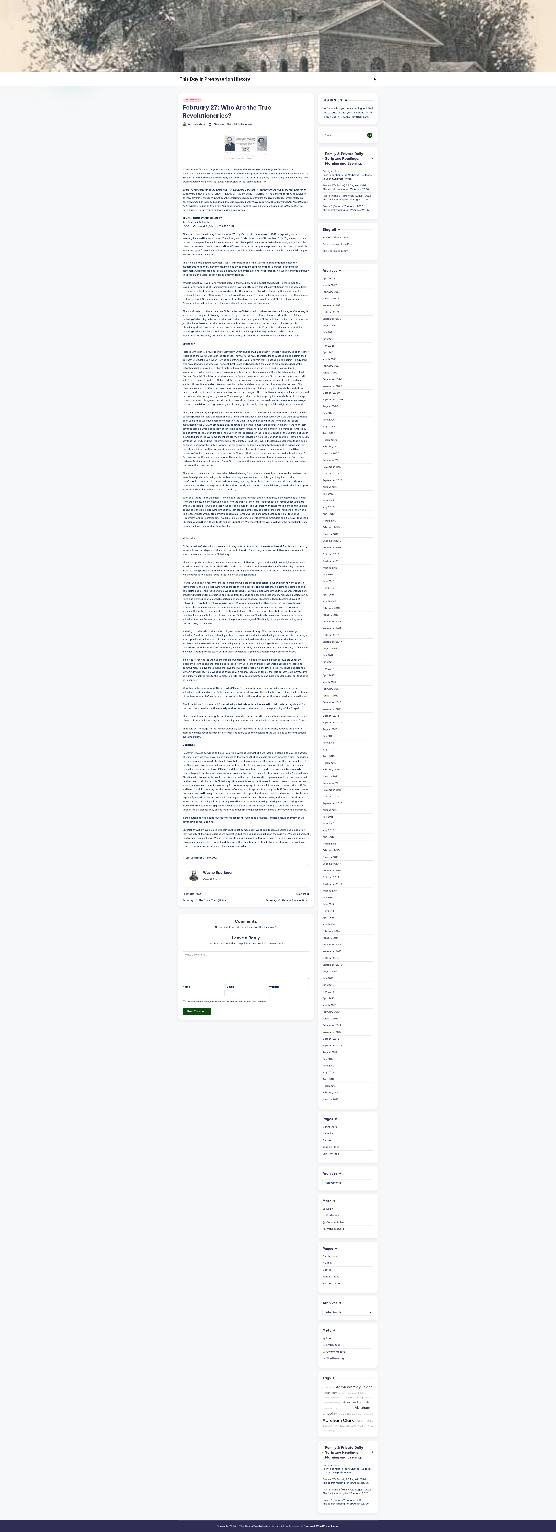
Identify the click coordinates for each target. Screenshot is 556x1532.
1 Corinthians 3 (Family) (336, 195)
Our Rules (327, 1133)
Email (231, 986)
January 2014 (330, 937)
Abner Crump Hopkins (356, 1397)
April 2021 (328, 352)
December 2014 (331, 863)
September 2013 (332, 964)
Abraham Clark (338, 1420)
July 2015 (327, 816)
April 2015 (328, 836)
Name (187, 986)
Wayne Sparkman (218, 872)
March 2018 (329, 601)
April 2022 (328, 278)
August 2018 (329, 567)
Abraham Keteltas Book (345, 1408)
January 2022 (330, 298)
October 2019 (330, 473)
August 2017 (329, 648)
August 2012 (329, 1052)
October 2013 (330, 958)
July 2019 (327, 493)
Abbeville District (364, 1414)
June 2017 (328, 661)
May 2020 (328, 426)
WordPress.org (335, 1228)
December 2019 (331, 460)
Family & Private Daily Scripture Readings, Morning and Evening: (344, 159)
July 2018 (327, 574)
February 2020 (192, 100)
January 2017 (330, 695)
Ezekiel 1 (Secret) (332, 206)
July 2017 (327, 655)
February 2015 (331, 850)
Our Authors (329, 1126)
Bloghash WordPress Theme (321, 1526)
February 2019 (331, 527)
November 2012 (331, 1032)
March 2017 (329, 682)
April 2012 (328, 1079)
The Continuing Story (335, 251)
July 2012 (327, 1059)
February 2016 (331, 769)
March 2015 (329, 843)
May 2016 (328, 749)
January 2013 (330, 1018)
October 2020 (331, 392)
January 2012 (330, 1099)
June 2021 (328, 338)
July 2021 (327, 332)
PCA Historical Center (335, 237)
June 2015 (328, 823)
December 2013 (331, 944)
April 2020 (328, 433)
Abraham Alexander (357, 1402)
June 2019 (328, 500)
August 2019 (329, 487)
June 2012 (328, 1065)
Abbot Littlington (336, 1403)
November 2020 (332, 386)
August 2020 (330, 406)
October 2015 (330, 796)
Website (274, 986)
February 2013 (331, 1011)
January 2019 (330, 534)
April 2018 (328, 594)
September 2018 (332, 561)
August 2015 (329, 810)
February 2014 (331, 931)
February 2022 (331, 291)
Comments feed (335, 1222)
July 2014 (328, 897)
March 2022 (329, 285)
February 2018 (331, 608)
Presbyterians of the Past (337, 244)
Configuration (330, 171)
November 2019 (331, 466)
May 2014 (328, 911)
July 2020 (328, 413)
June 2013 (328, 984)
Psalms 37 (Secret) (333, 185)
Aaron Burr (329, 1393)
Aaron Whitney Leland (354, 1387)
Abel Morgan (343, 1393)
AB (356, 1421)
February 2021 (331, 365)
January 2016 (330, 776)
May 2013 (328, 991)
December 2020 (332, 379)
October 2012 (330, 1038)
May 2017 (328, 668)
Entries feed (333, 1215)
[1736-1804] (328, 1387)
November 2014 (332, 870)
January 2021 (330, 372)
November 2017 (331, 628)
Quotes (326, 1140)
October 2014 (330, 877)
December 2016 (331, 702)
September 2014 (332, 884)
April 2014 (328, 917)
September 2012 (332, 1045)
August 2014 (330, 890)
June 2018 (328, 581)
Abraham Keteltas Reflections (333, 1398)
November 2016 (331, 709)
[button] (211, 879)
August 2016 (329, 729)
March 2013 (329, 1005)
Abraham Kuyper (328, 1408)
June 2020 (328, 419)
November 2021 (331, 305)
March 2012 (329, 1085)
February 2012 (331, 1092)
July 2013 (327, 978)
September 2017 (332, 641)
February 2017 (331, 688)
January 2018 (330, 614)
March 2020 (329, 439)
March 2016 (329, 762)
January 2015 (330, 857)
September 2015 (332, 803)
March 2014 (329, 924)
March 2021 (329, 359)
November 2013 (331, 951)
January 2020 (330, 453)
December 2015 (331, 783)
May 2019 (328, 507)
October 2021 (330, 312)
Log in (329, 1208)
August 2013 (329, 971)
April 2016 (328, 756)
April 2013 (328, 998)
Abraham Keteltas (357, 1393)
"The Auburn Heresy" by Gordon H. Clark (354, 1426)
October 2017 (330, 635)
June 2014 (328, 904)
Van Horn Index (331, 1153)
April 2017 (328, 675)
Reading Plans (330, 1147)
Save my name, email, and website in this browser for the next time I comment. (228, 1001)
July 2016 (327, 736)
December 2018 (331, 540)
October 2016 (330, 715)
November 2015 (331, 789)
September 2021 (332, 318)
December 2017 (331, 621)
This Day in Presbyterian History (215, 79)
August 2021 (329, 325)
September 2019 (332, 480)
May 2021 (328, 345)
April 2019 (328, 513)
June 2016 (328, 742)
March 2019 (329, 520)
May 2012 (328, 1072)
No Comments (245, 124)
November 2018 (331, 547)
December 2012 (331, 1025)
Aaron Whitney (328, 1431)
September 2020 (332, 399)
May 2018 (328, 588)
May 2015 (328, 830)
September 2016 (332, 722)
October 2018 (330, 554)
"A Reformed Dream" (345, 1414)
